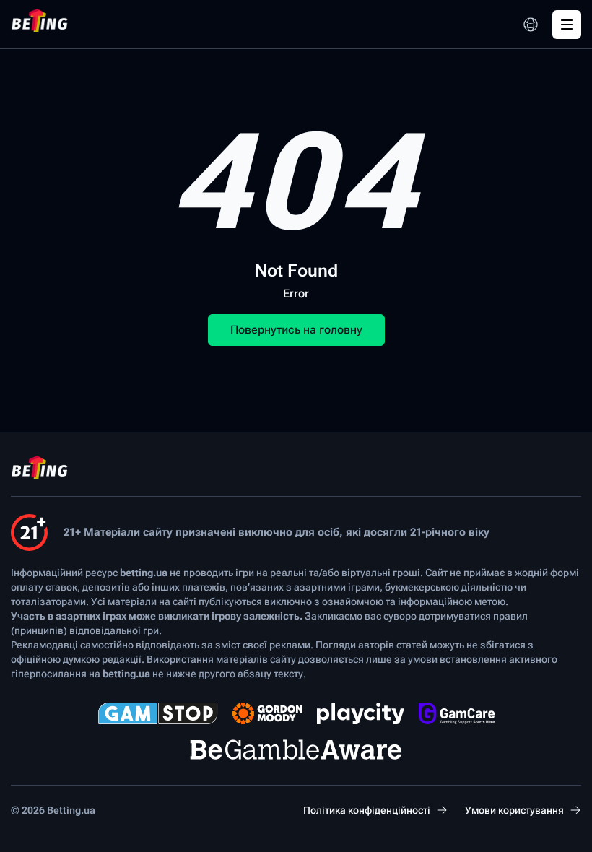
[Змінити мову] (531, 24)
